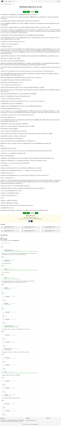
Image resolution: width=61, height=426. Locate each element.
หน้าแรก (5, 1)
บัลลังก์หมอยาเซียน (7, 4)
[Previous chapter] (24, 12)
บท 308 (13, 4)
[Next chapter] (36, 12)
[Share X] (32, 221)
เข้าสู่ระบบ (58, 1)
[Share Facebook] (29, 221)
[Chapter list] (28, 12)
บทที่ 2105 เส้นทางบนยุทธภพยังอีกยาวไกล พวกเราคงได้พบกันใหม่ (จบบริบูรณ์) (25, 251)
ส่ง (2, 246)
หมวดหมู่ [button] (9, 1)
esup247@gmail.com (33, 420)
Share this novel (31, 215)
